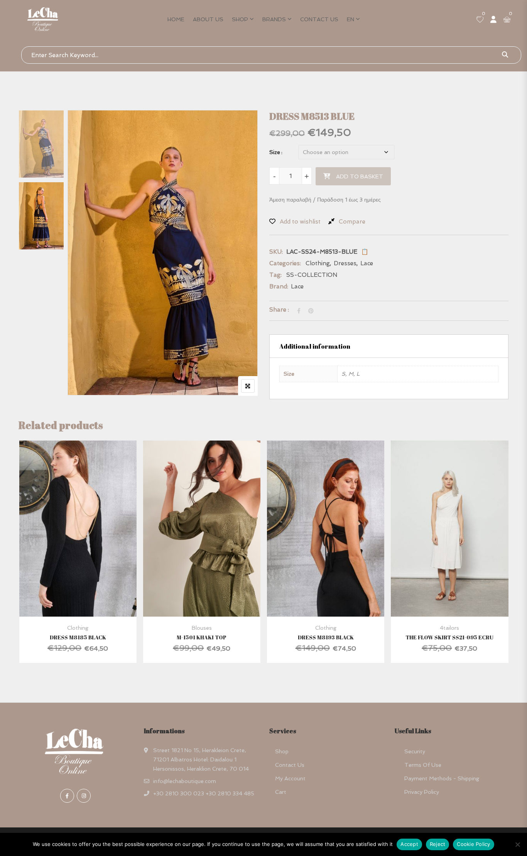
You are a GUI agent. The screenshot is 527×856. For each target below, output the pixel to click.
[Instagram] (84, 796)
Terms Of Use (422, 765)
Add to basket (359, 176)
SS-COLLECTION (311, 274)
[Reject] (517, 844)
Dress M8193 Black (326, 637)
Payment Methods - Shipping (441, 778)
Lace (366, 263)
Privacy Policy (421, 792)
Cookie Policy (473, 844)
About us (208, 19)
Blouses (202, 628)
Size (274, 152)
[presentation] (24, 559)
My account (290, 778)
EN (350, 19)
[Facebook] (67, 796)
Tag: (275, 274)
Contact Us (319, 19)
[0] (479, 20)
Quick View (77, 598)
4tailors (449, 628)
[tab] (389, 346)
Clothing (318, 263)
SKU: (276, 251)
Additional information (314, 346)
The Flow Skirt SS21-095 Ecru (449, 637)
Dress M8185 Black (78, 637)
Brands (274, 19)
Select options (67, 546)
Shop (240, 19)
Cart (280, 792)
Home (175, 19)
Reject (438, 844)
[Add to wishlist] (87, 546)
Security (414, 751)
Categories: (285, 263)
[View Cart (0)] (506, 20)
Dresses (345, 263)
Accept (409, 844)
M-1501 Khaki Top (201, 637)
